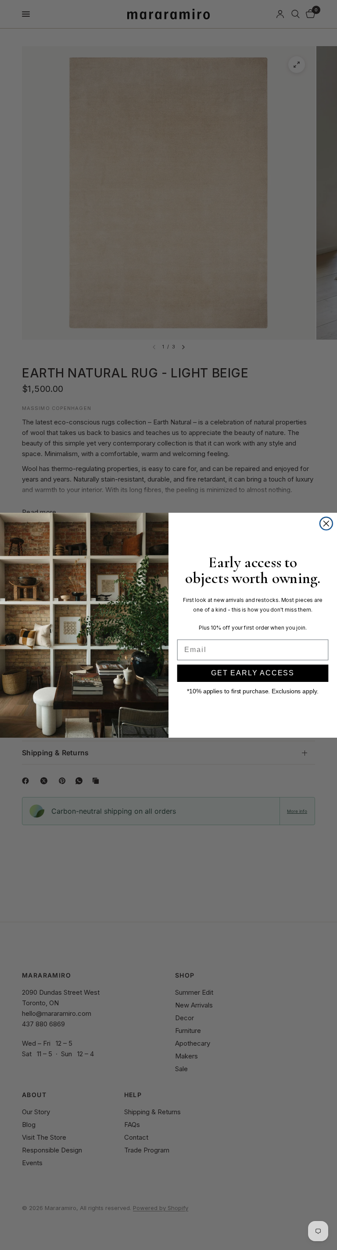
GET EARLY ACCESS (252, 673)
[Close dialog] (326, 523)
